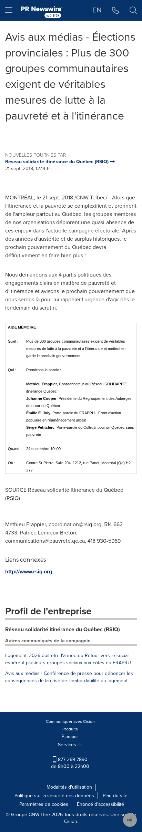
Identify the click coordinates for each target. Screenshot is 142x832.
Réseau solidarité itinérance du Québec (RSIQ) (62, 629)
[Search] (133, 10)
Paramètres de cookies (43, 804)
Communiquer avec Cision (70, 721)
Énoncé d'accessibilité (100, 804)
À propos (70, 737)
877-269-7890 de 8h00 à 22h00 (70, 763)
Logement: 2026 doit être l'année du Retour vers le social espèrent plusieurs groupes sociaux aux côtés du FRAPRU (68, 659)
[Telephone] (115, 10)
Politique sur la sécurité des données (54, 795)
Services (68, 744)
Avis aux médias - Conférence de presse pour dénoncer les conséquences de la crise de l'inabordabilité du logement (69, 677)
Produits (70, 729)
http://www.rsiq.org (28, 571)
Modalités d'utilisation (69, 787)
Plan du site (115, 795)
